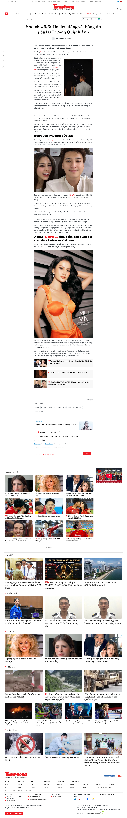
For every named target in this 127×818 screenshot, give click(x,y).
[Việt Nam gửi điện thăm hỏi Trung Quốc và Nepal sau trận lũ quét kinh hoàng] (48, 711)
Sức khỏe (37, 14)
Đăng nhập (37, 444)
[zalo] (89, 799)
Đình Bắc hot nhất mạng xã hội (48, 516)
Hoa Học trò (80, 1)
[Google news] (94, 799)
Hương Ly (51, 237)
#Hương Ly (62, 407)
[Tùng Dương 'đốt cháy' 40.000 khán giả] (49, 528)
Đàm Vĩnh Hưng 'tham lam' (50, 432)
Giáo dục (95, 14)
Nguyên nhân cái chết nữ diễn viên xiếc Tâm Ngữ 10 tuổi (56, 425)
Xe (77, 14)
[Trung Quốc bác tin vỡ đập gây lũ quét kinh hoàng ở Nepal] (24, 681)
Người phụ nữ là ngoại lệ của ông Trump (47, 494)
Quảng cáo (98, 1)
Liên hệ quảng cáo (34, 794)
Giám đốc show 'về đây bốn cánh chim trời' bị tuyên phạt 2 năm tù (23, 622)
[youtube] (121, 1)
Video (115, 14)
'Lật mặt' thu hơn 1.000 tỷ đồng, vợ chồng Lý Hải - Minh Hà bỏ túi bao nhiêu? (70, 362)
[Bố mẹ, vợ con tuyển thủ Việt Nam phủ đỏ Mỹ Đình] (79, 528)
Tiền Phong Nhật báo (54, 1)
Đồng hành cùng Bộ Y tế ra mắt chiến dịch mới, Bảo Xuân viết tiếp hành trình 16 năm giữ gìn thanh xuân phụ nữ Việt (102, 761)
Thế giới (44, 14)
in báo (91, 19)
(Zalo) (40, 797)
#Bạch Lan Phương (75, 407)
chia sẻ (83, 19)
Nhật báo (21, 781)
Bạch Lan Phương (47, 140)
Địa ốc (31, 14)
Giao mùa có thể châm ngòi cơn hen (62, 757)
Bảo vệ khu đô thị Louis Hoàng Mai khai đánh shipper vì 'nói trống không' (102, 622)
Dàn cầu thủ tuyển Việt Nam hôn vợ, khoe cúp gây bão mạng (18, 517)
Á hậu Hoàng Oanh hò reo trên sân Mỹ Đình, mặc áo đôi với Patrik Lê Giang (19, 541)
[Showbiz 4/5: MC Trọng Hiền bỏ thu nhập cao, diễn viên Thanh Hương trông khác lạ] (40, 384)
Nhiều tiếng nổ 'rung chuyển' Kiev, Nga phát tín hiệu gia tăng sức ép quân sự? (17, 723)
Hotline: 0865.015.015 (38, 1)
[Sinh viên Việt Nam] (109, 776)
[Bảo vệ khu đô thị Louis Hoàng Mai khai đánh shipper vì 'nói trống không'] (103, 607)
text (87, 19)
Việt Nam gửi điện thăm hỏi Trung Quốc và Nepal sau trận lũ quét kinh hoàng (48, 723)
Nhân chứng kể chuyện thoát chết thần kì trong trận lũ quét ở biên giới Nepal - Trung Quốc (62, 697)
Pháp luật (57, 14)
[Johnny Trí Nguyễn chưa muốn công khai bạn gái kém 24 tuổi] (79, 483)
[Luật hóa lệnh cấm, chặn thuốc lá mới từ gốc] (24, 744)
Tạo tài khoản (49, 444)
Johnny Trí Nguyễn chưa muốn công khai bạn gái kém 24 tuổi (79, 494)
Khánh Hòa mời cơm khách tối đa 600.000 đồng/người (100, 583)
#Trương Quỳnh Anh (48, 407)
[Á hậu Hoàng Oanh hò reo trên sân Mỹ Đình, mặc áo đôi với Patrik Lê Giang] (19, 528)
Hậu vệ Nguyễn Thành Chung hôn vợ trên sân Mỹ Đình (79, 517)
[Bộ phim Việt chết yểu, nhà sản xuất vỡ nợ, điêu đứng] (40, 374)
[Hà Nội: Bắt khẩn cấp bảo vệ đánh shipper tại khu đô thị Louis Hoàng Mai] (63, 607)
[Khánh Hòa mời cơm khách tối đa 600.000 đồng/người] (103, 569)
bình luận (95, 19)
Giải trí (89, 14)
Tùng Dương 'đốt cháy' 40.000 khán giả (47, 540)
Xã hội (11, 14)
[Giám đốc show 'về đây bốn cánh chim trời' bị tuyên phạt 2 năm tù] (24, 607)
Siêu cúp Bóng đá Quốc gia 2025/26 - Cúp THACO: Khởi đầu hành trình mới (63, 585)
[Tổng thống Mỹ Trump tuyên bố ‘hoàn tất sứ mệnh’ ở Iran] (108, 711)
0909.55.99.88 (34, 797)
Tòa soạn (90, 1)
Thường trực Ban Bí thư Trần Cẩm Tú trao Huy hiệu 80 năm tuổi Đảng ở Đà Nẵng (23, 585)
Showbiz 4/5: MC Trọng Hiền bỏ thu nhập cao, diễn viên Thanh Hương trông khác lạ (69, 383)
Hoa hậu (109, 14)
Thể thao (64, 14)
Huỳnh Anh (72, 195)
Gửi (87, 453)
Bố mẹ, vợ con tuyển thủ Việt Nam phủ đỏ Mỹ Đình (79, 540)
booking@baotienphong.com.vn (38, 799)
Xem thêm (120, 13)
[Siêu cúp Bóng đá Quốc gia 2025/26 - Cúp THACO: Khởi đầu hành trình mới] (63, 569)
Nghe (3, 46)
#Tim (37, 407)
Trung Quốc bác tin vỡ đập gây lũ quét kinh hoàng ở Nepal (23, 695)
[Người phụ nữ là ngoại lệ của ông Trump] (49, 483)
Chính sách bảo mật (107, 794)
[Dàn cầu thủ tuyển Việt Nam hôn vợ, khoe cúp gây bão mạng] (19, 506)
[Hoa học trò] (120, 776)
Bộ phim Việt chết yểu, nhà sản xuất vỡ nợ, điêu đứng (68, 372)
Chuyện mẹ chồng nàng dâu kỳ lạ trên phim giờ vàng (59, 436)
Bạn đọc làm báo (15, 813)
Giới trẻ (51, 14)
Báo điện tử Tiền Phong (63, 7)
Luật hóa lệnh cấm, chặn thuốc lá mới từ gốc (23, 758)
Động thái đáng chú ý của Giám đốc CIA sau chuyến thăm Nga (78, 722)
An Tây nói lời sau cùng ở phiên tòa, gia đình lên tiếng (18, 494)
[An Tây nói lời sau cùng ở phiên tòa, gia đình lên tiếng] (19, 483)
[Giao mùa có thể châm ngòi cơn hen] (63, 744)
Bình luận (3, 61)
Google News (99, 19)
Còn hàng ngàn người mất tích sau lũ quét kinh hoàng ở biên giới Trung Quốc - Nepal (102, 697)
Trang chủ (6, 13)
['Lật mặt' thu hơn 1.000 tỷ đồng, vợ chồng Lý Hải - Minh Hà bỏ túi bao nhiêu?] (40, 363)
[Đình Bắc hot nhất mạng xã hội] (49, 506)
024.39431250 (11, 801)
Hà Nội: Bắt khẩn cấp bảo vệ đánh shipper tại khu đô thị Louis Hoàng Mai (61, 623)
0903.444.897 (57, 797)
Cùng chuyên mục (14, 472)
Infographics (74, 781)
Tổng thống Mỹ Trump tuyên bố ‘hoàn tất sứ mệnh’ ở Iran (106, 722)
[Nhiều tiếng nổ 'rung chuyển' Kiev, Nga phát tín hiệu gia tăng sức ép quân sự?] (18, 711)
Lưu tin (3, 56)
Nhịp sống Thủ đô (10, 790)
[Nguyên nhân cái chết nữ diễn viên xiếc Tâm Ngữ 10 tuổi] (86, 425)
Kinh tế (18, 14)
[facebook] (118, 1)
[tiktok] (84, 799)
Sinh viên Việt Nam (68, 1)
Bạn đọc (85, 787)
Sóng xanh (24, 14)
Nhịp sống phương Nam (24, 790)
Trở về (3, 66)
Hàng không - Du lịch (101, 787)
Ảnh (32, 781)
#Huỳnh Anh (39, 411)
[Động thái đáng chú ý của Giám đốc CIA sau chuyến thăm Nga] (78, 711)
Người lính (72, 14)
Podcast (47, 781)
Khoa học (102, 14)
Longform (60, 781)
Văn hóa (82, 14)
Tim (41, 52)
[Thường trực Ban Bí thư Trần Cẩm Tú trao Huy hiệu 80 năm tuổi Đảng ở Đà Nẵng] (24, 569)
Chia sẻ (3, 51)
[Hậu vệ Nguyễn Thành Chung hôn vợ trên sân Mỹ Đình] (79, 506)
